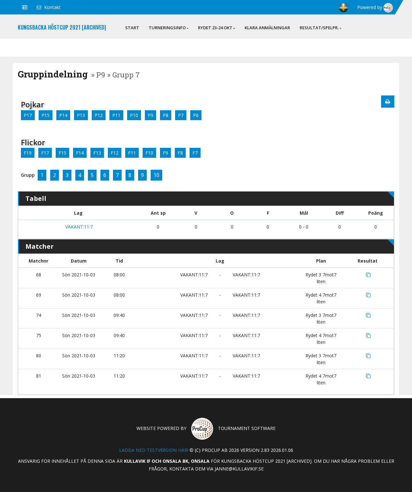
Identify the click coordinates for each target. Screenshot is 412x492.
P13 (81, 115)
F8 (180, 153)
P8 (165, 115)
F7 (195, 153)
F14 (80, 153)
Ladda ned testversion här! (153, 450)
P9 (150, 115)
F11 (132, 153)
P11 (116, 115)
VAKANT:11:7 (78, 227)
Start (132, 28)
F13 (97, 153)
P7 (180, 115)
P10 (134, 115)
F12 (114, 153)
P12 (99, 115)
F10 (149, 153)
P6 (196, 115)
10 (156, 175)
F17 (45, 153)
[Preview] (387, 101)
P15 (46, 115)
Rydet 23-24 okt (215, 28)
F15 (62, 153)
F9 (165, 153)
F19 (28, 153)
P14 (63, 115)
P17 (28, 115)
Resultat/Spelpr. (319, 28)
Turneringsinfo (167, 28)
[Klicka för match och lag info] (368, 275)
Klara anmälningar (267, 28)
